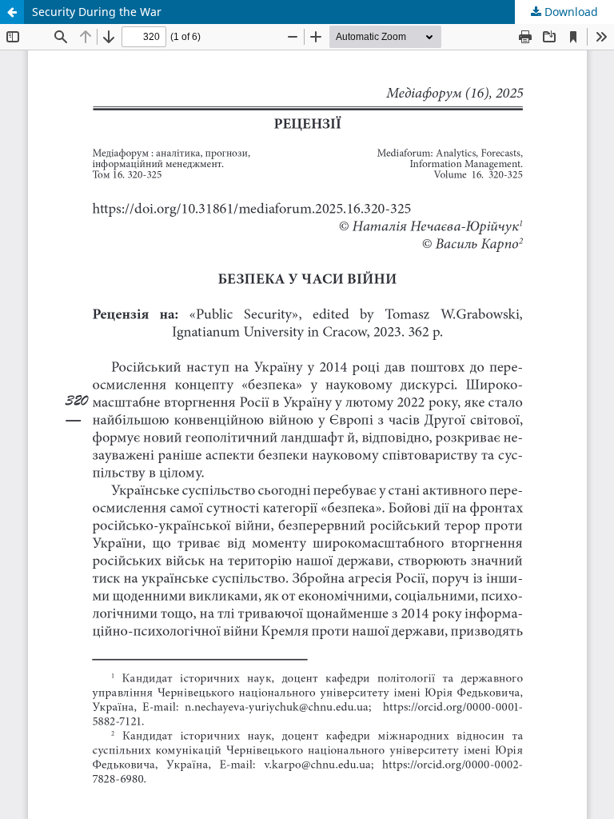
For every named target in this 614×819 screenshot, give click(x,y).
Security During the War (96, 11)
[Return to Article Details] (12, 12)
